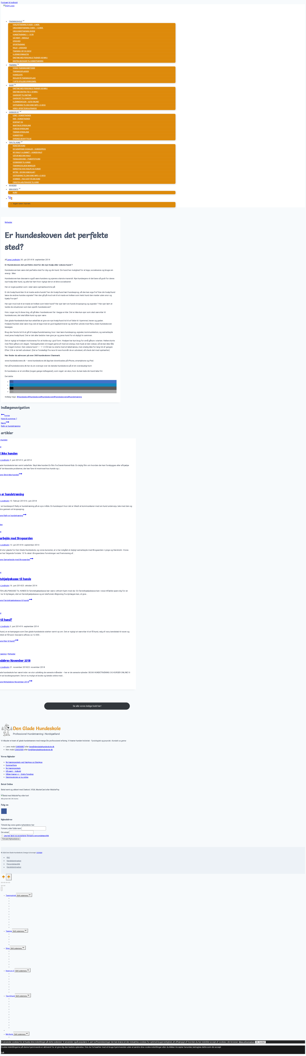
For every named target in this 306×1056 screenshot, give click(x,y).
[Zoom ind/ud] (2, 882)
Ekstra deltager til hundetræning (28, 61)
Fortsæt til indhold (9, 2)
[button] (11, 381)
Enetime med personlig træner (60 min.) (30, 58)
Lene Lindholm (13, 259)
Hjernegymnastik (21, 54)
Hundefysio (18, 135)
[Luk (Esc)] (9, 882)
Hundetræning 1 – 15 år (23, 35)
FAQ (8, 858)
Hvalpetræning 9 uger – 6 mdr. (26, 25)
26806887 (20, 747)
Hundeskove (34, 397)
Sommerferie (11, 765)
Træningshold (11, 895)
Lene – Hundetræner (22, 115)
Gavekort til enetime (22, 95)
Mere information (246, 1042)
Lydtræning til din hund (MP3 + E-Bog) (29, 105)
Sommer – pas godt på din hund (26, 179)
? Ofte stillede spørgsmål (24, 81)
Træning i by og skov (22, 51)
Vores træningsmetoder (24, 68)
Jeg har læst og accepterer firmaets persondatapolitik (26, 836)
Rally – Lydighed (20, 48)
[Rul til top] (3, 877)
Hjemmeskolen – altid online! (26, 102)
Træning (9, 931)
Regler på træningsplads (24, 78)
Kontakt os (18, 122)
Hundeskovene (61, 397)
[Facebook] (4, 811)
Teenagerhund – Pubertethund (26, 159)
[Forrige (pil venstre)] (2, 885)
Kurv (15, 193)
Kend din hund (19, 146)
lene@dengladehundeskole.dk (41, 747)
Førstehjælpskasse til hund (26, 182)
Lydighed (16, 41)
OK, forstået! (260, 1042)
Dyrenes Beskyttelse (22, 139)
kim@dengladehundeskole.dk (40, 750)
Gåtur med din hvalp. (22, 156)
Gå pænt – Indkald (13, 771)
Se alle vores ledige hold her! (87, 706)
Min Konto (9, 1034)
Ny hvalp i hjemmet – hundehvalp (27, 152)
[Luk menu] (1, 889)
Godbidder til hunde (22, 162)
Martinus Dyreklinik (22, 125)
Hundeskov (22, 397)
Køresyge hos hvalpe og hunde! (27, 169)
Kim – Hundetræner (21, 119)
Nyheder (12, 185)
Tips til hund (10, 996)
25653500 (19, 750)
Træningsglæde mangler (24, 166)
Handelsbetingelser (14, 861)
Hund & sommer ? (9, 417)
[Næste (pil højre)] (4, 885)
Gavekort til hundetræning (25, 98)
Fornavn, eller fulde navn (11, 828)
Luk (2, 1052)
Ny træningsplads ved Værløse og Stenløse (24, 762)
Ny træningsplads (13, 768)
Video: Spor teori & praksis (25, 108)
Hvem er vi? (10, 971)
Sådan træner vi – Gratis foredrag (19, 774)
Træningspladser (21, 71)
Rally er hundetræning (10, 424)
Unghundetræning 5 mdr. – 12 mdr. (28, 28)
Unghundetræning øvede (24, 31)
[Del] (7, 882)
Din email (5, 832)
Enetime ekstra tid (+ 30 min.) (25, 92)
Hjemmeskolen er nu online (17, 777)
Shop (8, 948)
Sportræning (19, 44)
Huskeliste (18, 75)
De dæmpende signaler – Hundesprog (29, 149)
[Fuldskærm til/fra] (4, 882)
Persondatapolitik (13, 864)
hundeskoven (47, 397)
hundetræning (75, 397)
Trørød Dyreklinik (21, 132)
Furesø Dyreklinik (21, 129)
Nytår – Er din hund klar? (24, 172)
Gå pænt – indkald (21, 38)
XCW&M (39, 853)
